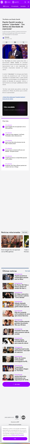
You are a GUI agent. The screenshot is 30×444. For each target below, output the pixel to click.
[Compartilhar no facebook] (15, 42)
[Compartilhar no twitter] (23, 42)
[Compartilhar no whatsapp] (6, 42)
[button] (12, 245)
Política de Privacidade (18, 435)
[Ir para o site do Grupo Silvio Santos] (13, 417)
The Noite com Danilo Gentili (11, 19)
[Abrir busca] (25, 2)
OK (15, 439)
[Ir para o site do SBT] (23, 417)
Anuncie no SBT (15, 422)
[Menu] (28, 2)
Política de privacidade (15, 424)
